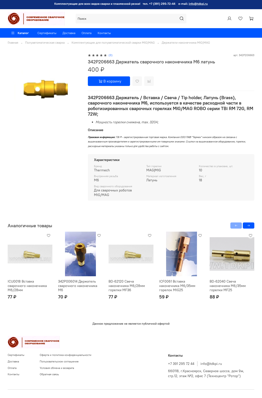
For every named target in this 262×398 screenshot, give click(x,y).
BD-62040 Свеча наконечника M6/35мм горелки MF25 (228, 285)
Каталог (23, 33)
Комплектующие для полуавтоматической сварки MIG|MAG (113, 42)
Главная (13, 42)
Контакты (104, 33)
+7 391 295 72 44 (181, 364)
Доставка (69, 33)
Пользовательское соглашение (59, 361)
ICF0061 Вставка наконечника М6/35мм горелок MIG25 (177, 285)
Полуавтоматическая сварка (45, 42)
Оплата (86, 33)
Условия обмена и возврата (57, 368)
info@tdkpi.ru (198, 4)
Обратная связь (49, 374)
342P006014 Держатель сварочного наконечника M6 (77, 285)
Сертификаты (46, 33)
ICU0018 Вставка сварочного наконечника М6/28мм (27, 285)
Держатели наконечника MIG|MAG (186, 42)
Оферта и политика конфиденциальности (65, 355)
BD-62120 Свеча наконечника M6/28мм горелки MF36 (127, 285)
